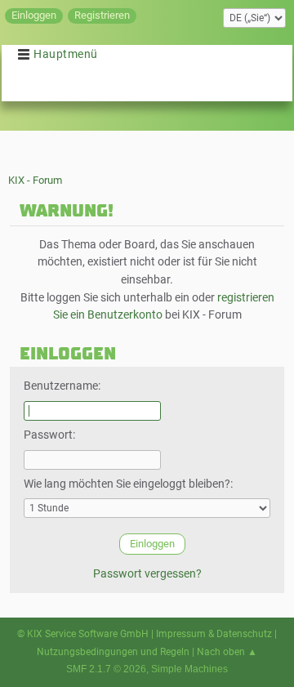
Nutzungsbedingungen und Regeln (113, 652)
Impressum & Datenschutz (214, 634)
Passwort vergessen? (147, 574)
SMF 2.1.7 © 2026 (106, 669)
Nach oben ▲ (227, 652)
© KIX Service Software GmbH (83, 634)
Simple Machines (189, 669)
